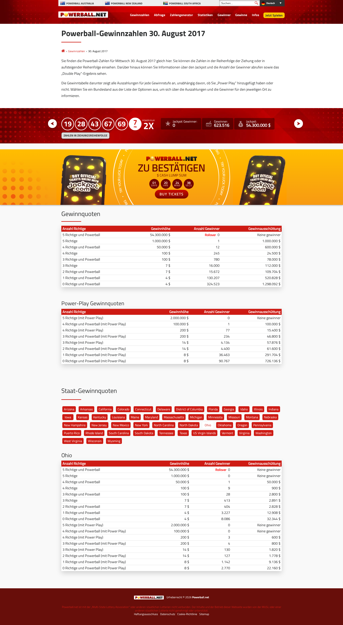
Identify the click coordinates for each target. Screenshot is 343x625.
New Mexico (121, 425)
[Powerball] (63, 51)
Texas (183, 433)
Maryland (151, 417)
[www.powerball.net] (83, 14)
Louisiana (118, 417)
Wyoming (114, 441)
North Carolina (164, 425)
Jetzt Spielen (274, 15)
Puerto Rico (72, 433)
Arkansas (86, 409)
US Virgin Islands (204, 433)
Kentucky (99, 417)
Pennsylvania (262, 425)
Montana (252, 417)
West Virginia (73, 441)
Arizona (69, 409)
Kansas (82, 417)
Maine (135, 417)
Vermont (227, 433)
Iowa (68, 417)
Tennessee (166, 433)
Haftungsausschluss (146, 614)
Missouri (234, 417)
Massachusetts (174, 417)
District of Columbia (189, 409)
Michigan (196, 417)
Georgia (229, 409)
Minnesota (215, 417)
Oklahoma (224, 425)
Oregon (242, 425)
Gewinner (224, 14)
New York (141, 425)
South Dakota (144, 433)
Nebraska (270, 417)
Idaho (244, 409)
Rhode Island (94, 433)
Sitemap (204, 614)
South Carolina (119, 433)
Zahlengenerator (181, 14)
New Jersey (99, 425)
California (105, 409)
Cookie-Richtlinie (187, 614)
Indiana (273, 409)
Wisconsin (95, 441)
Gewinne (241, 14)
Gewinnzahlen (139, 14)
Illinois (258, 409)
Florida (213, 409)
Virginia (244, 433)
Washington (263, 433)
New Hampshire (75, 425)
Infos (255, 14)
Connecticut (143, 409)
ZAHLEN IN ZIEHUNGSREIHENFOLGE (85, 135)
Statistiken (205, 14)
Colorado (123, 409)
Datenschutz (167, 614)
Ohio (208, 425)
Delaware (163, 409)
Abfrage (159, 14)
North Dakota (189, 425)
